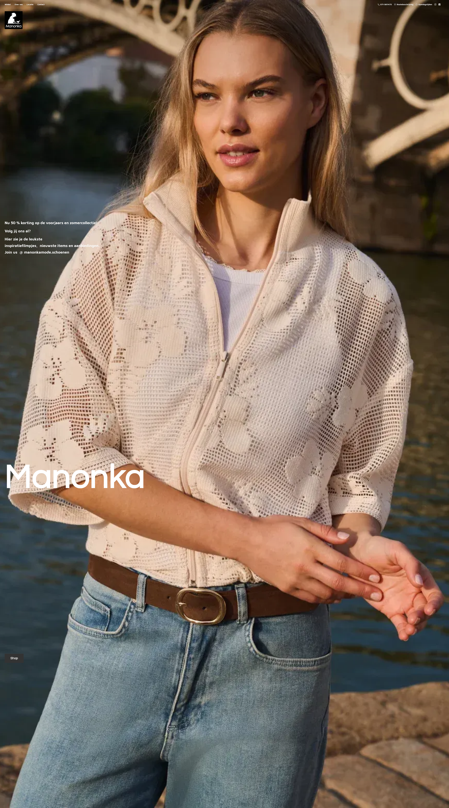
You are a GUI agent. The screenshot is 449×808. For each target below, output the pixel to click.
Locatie (30, 4)
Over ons (19, 4)
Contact (41, 4)
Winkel (8, 4)
